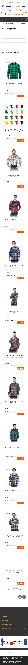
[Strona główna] (14, 7)
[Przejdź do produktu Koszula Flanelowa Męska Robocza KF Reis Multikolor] (14, 388)
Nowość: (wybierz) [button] (7, 45)
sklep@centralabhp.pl (17, 14)
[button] (2, 19)
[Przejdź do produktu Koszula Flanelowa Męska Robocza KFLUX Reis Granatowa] (14, 522)
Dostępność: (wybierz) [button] (8, 37)
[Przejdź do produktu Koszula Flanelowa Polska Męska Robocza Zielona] (14, 70)
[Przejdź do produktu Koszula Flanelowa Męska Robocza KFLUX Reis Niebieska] (14, 562)
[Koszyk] (26, 20)
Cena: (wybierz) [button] (6, 41)
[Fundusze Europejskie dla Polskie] (14, 23)
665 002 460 (23, 13)
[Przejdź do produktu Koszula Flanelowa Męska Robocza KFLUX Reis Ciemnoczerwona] (14, 477)
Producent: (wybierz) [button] (8, 33)
